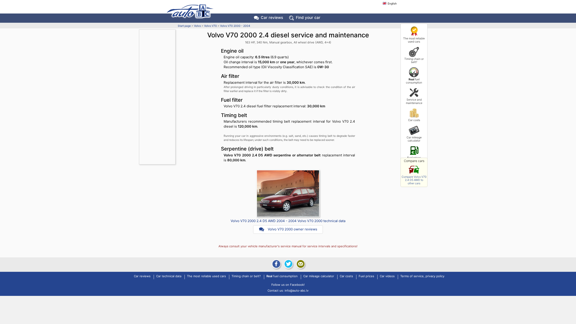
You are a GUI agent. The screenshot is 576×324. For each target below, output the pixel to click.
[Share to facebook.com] (276, 264)
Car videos (387, 276)
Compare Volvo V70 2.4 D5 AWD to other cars (414, 180)
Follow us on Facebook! (288, 284)
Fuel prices (414, 157)
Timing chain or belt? (414, 60)
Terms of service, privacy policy (422, 276)
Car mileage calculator (414, 139)
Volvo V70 (210, 25)
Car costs (414, 120)
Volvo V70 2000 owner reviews (292, 229)
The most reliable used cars (414, 40)
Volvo (197, 25)
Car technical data (168, 276)
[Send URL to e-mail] (300, 264)
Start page (184, 25)
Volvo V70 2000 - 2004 (235, 25)
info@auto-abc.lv (296, 290)
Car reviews (272, 17)
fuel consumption (414, 81)
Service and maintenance (414, 101)
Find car (308, 17)
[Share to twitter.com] (288, 264)
